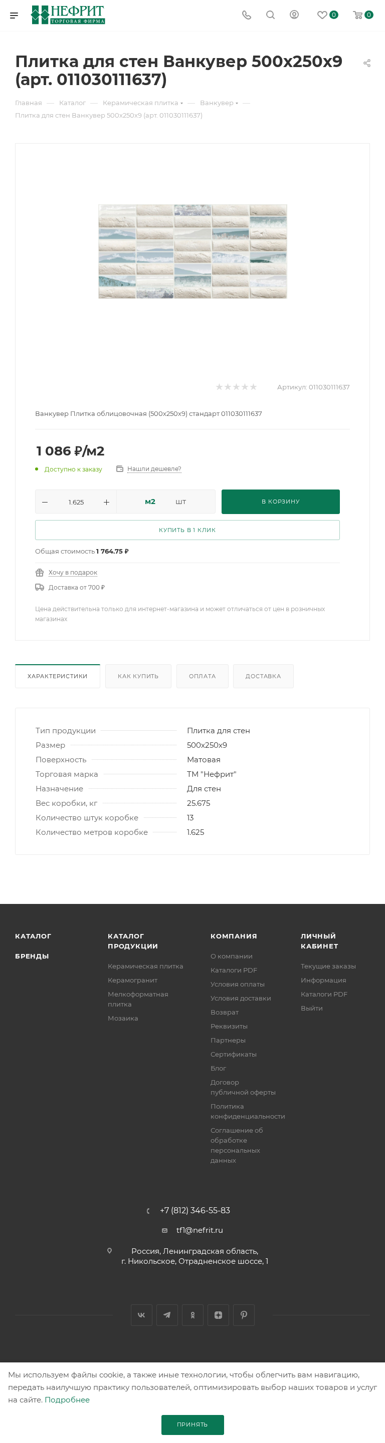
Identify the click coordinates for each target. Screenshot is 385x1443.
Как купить (138, 676)
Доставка (263, 676)
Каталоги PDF (234, 970)
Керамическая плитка (145, 966)
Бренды (32, 956)
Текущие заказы (328, 966)
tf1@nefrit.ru (199, 1230)
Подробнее (67, 1399)
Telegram (167, 1315)
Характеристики (58, 676)
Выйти (312, 1008)
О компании (232, 956)
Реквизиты (229, 1026)
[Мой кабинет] (294, 16)
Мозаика (123, 1018)
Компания (234, 936)
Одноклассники (193, 1315)
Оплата (202, 676)
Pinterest (244, 1315)
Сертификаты (234, 1054)
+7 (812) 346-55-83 (195, 1211)
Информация (323, 980)
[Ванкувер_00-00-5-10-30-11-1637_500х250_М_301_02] (192, 251)
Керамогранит (132, 980)
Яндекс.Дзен (218, 1315)
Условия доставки (241, 998)
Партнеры (228, 1040)
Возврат (225, 1012)
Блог (218, 1068)
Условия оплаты (238, 984)
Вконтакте (141, 1315)
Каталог (33, 936)
